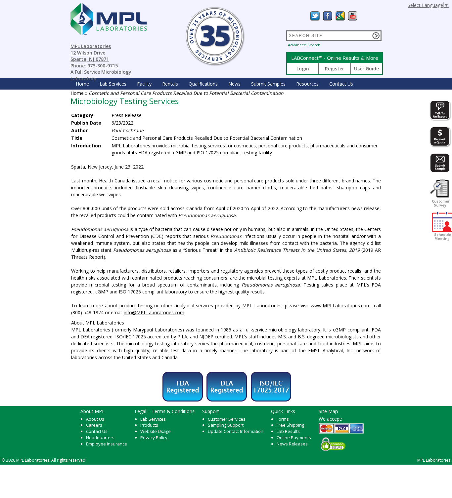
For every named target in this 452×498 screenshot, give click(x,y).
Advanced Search (304, 44)
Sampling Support (226, 425)
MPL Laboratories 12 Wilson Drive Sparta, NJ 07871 (90, 52)
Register (334, 68)
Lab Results (288, 431)
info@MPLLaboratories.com (154, 312)
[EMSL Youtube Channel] (352, 15)
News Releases (292, 444)
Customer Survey (440, 203)
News (234, 84)
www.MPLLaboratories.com (341, 305)
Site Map (328, 411)
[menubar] (214, 84)
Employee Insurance (106, 444)
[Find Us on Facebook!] (327, 15)
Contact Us (341, 84)
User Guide (366, 68)
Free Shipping (290, 425)
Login (302, 68)
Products (149, 425)
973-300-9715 (102, 65)
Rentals (170, 84)
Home (82, 84)
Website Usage (155, 431)
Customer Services (227, 419)
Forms (283, 419)
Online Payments (294, 438)
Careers (94, 425)
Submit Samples (268, 84)
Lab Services (153, 419)
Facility (144, 84)
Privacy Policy (153, 438)
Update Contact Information (235, 431)
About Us (95, 419)
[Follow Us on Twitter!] (315, 15)
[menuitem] (82, 84)
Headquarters (100, 438)
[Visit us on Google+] (340, 15)
